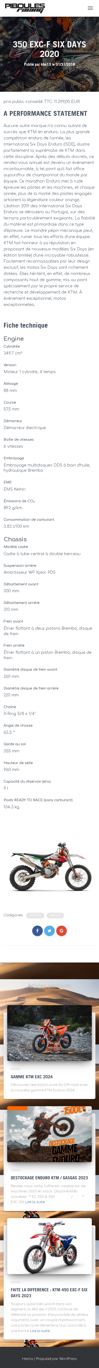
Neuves (55, 915)
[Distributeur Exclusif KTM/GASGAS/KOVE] (25, 8)
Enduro (35, 915)
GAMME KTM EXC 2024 (32, 1077)
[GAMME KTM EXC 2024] (49, 1033)
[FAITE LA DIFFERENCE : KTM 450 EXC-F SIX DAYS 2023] (49, 1246)
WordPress (68, 1359)
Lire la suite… (36, 1202)
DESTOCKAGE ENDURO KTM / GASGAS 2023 (49, 1178)
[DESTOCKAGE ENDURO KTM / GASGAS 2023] (49, 1134)
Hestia (27, 1359)
